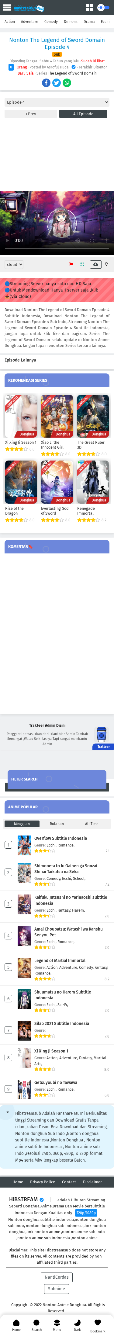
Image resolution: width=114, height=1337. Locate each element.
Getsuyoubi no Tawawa (55, 1082)
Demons (71, 22)
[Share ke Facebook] (46, 83)
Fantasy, (64, 910)
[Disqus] (57, 634)
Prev (31, 114)
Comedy (51, 22)
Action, (53, 967)
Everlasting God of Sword (55, 511)
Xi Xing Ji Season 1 (20, 442)
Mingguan (22, 824)
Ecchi (105, 22)
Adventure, (69, 967)
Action (10, 22)
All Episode (83, 114)
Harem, (78, 910)
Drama (89, 22)
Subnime (56, 1288)
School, (79, 878)
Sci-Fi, (62, 1004)
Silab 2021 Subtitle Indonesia (61, 1023)
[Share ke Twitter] (57, 83)
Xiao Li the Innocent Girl (52, 445)
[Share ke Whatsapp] (67, 83)
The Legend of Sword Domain (72, 73)
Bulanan (57, 824)
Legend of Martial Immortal (59, 960)
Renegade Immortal (86, 511)
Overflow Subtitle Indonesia (60, 838)
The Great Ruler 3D (91, 445)
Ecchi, (52, 845)
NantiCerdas (57, 1277)
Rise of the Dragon (14, 511)
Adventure (29, 22)
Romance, (65, 845)
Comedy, (54, 878)
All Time (91, 824)
